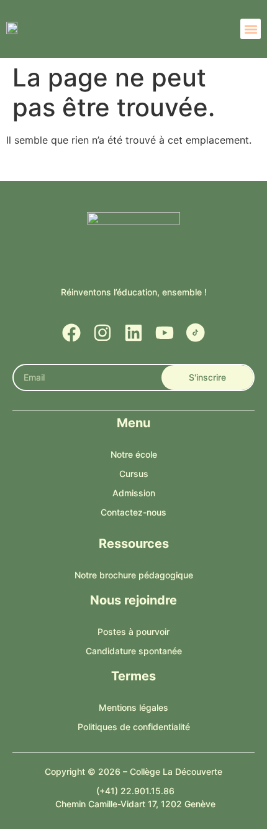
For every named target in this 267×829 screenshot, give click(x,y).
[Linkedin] (133, 332)
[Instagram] (102, 332)
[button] (250, 29)
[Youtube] (164, 332)
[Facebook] (71, 332)
